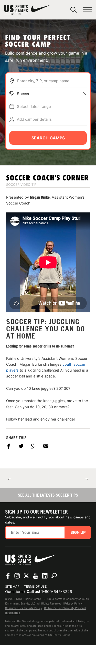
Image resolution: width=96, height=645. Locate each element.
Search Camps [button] (48, 137)
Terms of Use (35, 586)
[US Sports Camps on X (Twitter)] (26, 576)
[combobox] (52, 81)
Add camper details (34, 119)
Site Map (12, 586)
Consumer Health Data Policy (23, 608)
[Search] (73, 10)
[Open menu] (87, 9)
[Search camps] (54, 576)
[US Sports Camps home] (27, 10)
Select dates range (34, 106)
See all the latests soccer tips (48, 495)
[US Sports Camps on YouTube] (35, 576)
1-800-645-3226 (56, 591)
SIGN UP (78, 532)
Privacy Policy (73, 603)
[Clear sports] (85, 94)
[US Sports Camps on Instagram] (17, 576)
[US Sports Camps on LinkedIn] (45, 576)
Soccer (23, 93)
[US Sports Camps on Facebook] (8, 576)
